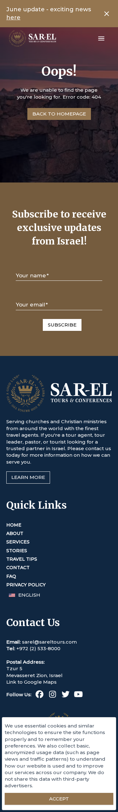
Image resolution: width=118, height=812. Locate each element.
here (13, 17)
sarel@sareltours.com (49, 642)
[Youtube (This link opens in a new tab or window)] (78, 695)
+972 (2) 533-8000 (38, 648)
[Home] (32, 38)
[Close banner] (107, 14)
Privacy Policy (26, 585)
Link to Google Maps (31, 682)
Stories (16, 550)
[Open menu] (101, 38)
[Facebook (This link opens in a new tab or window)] (39, 695)
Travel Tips (21, 559)
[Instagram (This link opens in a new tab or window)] (52, 695)
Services (18, 542)
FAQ (11, 576)
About (14, 533)
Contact (18, 567)
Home (13, 525)
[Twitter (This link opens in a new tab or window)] (65, 695)
